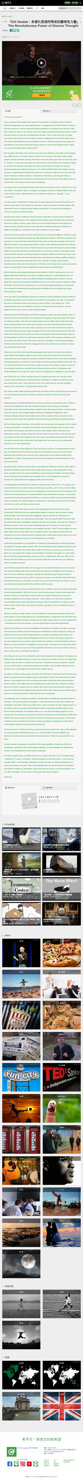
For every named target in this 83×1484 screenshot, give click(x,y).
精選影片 (13, 8)
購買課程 (67, 3)
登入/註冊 (75, 3)
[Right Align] (80, 3)
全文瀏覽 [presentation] (8, 111)
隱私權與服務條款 (68, 1460)
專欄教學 (30, 8)
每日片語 (46, 1464)
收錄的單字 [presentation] (49, 787)
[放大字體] (74, 105)
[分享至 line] (14, 30)
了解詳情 (41, 95)
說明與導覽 (66, 1462)
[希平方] (6, 3)
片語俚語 (21, 8)
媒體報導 (56, 1465)
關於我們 (56, 1464)
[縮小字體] (79, 105)
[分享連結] (18, 30)
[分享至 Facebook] (11, 30)
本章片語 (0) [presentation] (47, 111)
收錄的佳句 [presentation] (11, 787)
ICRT (37, 8)
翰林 (42, 8)
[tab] (21, 111)
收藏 (5, 21)
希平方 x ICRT (7, 16)
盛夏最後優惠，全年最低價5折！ (26, 77)
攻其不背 (46, 1460)
